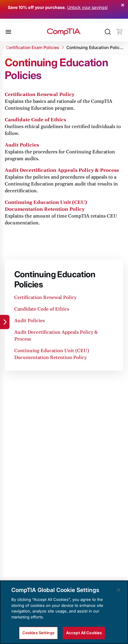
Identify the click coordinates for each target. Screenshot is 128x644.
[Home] (64, 32)
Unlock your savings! (87, 7)
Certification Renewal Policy (39, 94)
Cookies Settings (38, 632)
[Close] (118, 589)
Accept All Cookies (84, 632)
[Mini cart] (119, 32)
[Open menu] (8, 31)
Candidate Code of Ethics (35, 120)
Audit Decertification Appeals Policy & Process (62, 170)
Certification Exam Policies (32, 47)
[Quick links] (5, 322)
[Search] (107, 32)
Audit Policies (22, 145)
